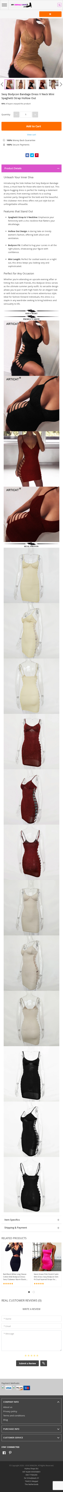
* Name (7, 1318)
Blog (5, 1419)
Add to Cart (33, 126)
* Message (9, 1333)
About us (7, 1407)
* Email (7, 1326)
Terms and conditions (14, 1415)
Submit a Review (27, 1363)
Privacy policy (10, 1411)
